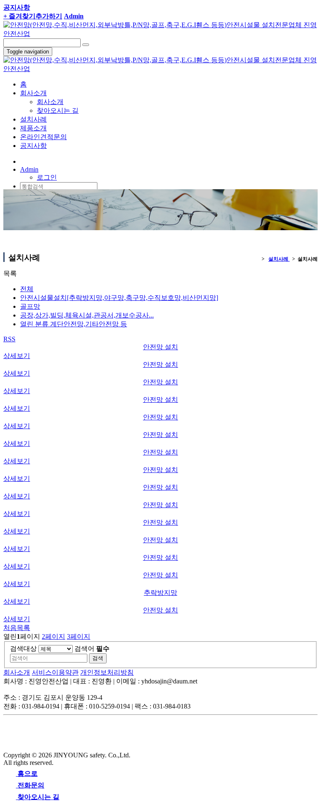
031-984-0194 (50, 161)
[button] (29, 169)
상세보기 (16, 355)
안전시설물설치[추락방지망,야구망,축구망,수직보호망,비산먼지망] (119, 297)
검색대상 (23, 648)
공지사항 (33, 145)
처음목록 (16, 627)
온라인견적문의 (43, 136)
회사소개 (50, 101)
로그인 (47, 177)
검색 (97, 658)
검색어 (92, 648)
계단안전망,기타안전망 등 (73, 324)
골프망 (30, 306)
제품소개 (33, 128)
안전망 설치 (160, 346)
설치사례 (33, 119)
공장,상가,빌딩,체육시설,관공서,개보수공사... (87, 315)
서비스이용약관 (55, 672)
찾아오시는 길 (58, 110)
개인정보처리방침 (107, 672)
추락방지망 (160, 592)
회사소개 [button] (33, 92)
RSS (9, 339)
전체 (26, 288)
